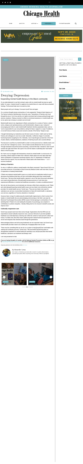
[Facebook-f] (3, 3)
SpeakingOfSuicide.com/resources (12, 241)
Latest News (5, 281)
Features (6, 59)
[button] (49, 2)
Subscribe (48, 23)
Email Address (64, 82)
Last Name (63, 76)
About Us (21, 23)
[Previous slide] (4, 277)
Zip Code (62, 88)
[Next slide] (51, 277)
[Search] (79, 59)
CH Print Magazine (64, 23)
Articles (33, 23)
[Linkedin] (10, 3)
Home (10, 23)
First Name (63, 70)
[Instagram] (8, 3)
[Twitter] (5, 3)
